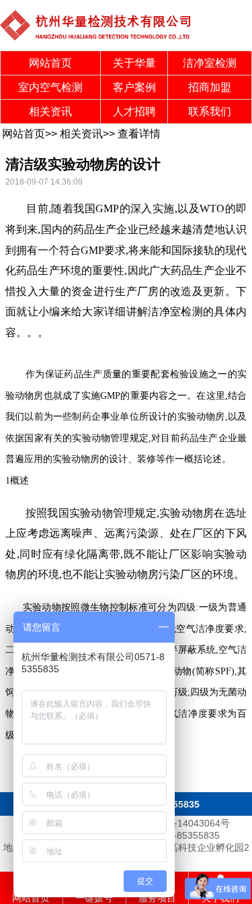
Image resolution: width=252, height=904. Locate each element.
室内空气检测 (50, 87)
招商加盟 (209, 87)
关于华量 (134, 63)
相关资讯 (50, 111)
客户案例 (134, 87)
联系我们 (209, 111)
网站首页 (50, 63)
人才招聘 (134, 111)
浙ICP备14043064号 (186, 823)
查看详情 (139, 133)
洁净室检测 (210, 63)
